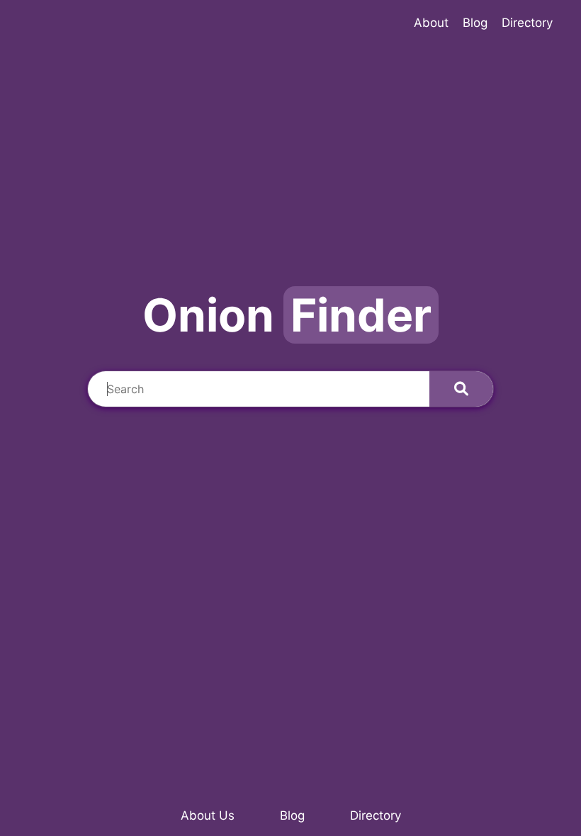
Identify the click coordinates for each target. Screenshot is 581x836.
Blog (292, 815)
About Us (208, 815)
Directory (375, 815)
